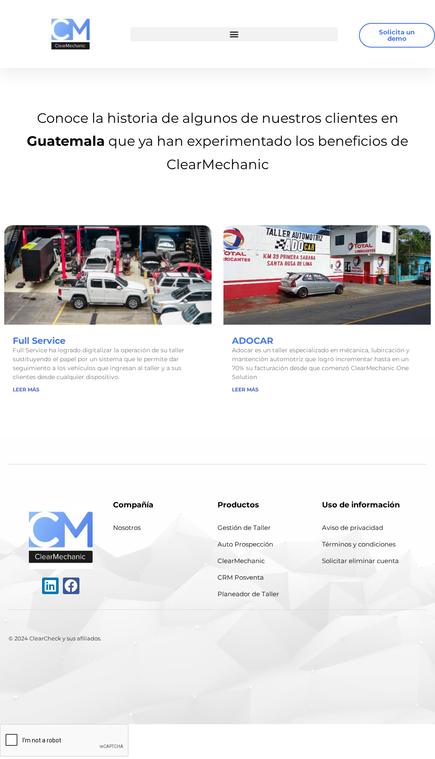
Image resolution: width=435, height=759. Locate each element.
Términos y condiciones (358, 544)
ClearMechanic (241, 561)
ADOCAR (252, 340)
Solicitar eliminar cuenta (360, 561)
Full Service (39, 340)
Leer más (26, 389)
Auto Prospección (245, 544)
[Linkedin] (50, 586)
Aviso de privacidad (352, 528)
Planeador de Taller (248, 594)
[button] (233, 34)
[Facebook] (71, 586)
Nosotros (127, 528)
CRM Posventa (241, 577)
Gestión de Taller (244, 528)
